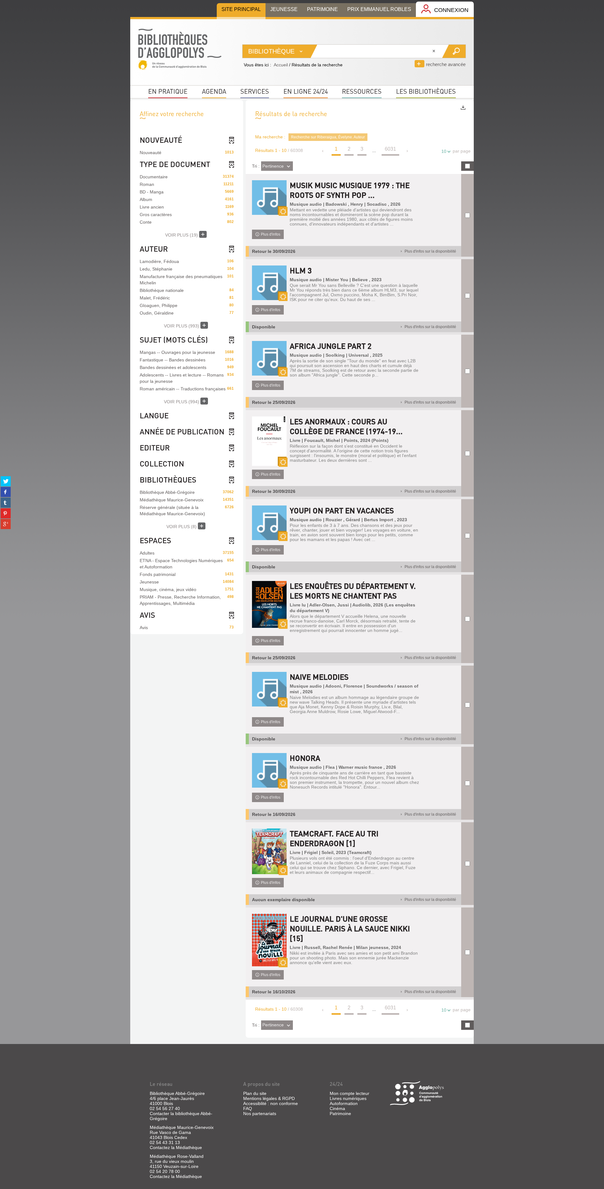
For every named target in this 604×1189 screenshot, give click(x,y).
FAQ (247, 1108)
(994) (182, 401)
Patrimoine (340, 1113)
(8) (182, 526)
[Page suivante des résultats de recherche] (407, 151)
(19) (182, 234)
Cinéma (337, 1108)
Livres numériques (348, 1098)
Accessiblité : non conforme (270, 1103)
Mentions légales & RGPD (269, 1098)
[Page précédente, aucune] (323, 151)
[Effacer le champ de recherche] (434, 51)
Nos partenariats (259, 1113)
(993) (182, 325)
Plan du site (254, 1093)
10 (443, 151)
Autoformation (344, 1103)
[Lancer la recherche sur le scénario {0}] (454, 51)
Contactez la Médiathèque (176, 1147)
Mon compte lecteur (349, 1093)
